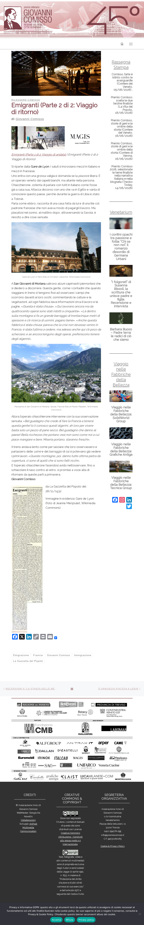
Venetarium (121, 212)
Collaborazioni (28, 820)
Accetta (56, 919)
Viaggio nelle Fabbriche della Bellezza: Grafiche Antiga (121, 449)
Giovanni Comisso (30, 119)
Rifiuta (69, 919)
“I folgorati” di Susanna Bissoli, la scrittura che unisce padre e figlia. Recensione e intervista (121, 294)
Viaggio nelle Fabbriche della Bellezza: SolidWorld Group (121, 414)
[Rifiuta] (139, 914)
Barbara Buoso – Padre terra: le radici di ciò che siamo (121, 334)
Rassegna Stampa (121, 64)
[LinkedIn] (129, 500)
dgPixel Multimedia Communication (28, 828)
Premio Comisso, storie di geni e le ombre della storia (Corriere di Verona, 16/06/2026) (122, 151)
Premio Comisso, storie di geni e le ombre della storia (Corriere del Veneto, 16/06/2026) (122, 128)
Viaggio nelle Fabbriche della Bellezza (121, 374)
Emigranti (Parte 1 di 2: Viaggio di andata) (38, 154)
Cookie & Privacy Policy (113, 846)
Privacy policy (86, 919)
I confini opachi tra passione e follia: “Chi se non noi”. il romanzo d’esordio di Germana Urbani (121, 247)
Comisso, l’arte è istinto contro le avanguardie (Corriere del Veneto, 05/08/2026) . (122, 82)
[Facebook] (115, 500)
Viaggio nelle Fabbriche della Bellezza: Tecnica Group (121, 483)
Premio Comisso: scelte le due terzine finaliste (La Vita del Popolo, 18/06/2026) (122, 105)
